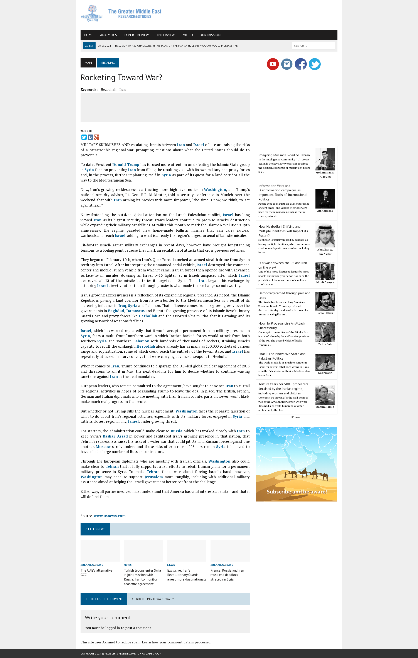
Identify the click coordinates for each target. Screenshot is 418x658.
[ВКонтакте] (90, 137)
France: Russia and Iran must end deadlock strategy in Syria (227, 575)
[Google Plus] (96, 137)
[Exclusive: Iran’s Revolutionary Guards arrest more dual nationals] (186, 558)
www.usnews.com (110, 515)
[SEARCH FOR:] (313, 45)
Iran (123, 89)
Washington (215, 189)
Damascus (135, 310)
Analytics (108, 35)
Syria (89, 169)
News (99, 564)
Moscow (103, 446)
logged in (112, 627)
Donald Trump (125, 164)
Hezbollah (108, 89)
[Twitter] (84, 137)
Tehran (112, 466)
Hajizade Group (151, 653)
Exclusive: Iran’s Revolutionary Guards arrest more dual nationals (186, 575)
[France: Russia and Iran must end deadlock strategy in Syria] (230, 558)
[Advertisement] (258, 14)
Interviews (166, 35)
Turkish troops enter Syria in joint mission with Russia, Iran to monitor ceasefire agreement (142, 577)
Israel (198, 144)
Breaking (87, 564)
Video (188, 35)
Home (88, 35)
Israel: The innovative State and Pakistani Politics (281, 356)
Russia (176, 430)
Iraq (122, 305)
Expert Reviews (137, 35)
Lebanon (141, 340)
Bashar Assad (115, 436)
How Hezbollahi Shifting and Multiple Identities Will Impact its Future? (283, 231)
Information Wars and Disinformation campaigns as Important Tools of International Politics (282, 192)
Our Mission (210, 35)
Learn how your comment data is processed (176, 642)
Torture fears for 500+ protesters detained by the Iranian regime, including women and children (283, 388)
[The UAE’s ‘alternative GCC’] (100, 558)
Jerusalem (154, 476)
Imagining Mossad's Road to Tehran (284, 155)
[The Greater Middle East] (121, 13)
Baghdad (116, 310)
